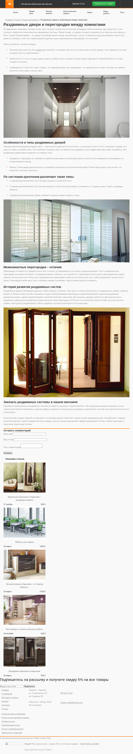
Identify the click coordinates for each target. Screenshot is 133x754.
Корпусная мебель (30, 20)
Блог (122, 12)
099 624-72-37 (78, 4)
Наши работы (106, 12)
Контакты (6, 705)
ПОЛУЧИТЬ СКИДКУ (89, 744)
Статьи (17, 20)
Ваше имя (8, 434)
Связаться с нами (104, 4)
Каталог (5, 701)
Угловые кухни (8, 721)
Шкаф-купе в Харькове (12, 733)
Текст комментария (12, 447)
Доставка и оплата (10, 697)
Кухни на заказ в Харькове (13, 714)
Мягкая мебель (49, 12)
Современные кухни (11, 725)
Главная (9, 20)
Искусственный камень (69, 12)
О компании (7, 694)
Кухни (15, 12)
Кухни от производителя (12, 729)
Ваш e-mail (8, 439)
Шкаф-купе (32, 12)
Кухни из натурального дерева (15, 718)
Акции (89, 12)
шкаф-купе (40, 50)
